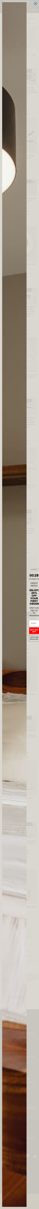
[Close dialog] (35, 3)
